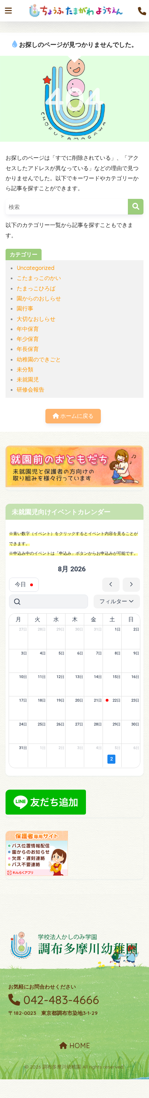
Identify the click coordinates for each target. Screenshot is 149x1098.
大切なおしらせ (36, 318)
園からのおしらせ (39, 298)
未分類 (25, 369)
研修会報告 (30, 389)
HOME (78, 1045)
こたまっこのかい (39, 277)
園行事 (25, 308)
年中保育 (28, 328)
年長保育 (28, 348)
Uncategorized (35, 267)
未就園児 (28, 379)
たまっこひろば (36, 288)
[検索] (135, 206)
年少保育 (28, 338)
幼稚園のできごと (39, 359)
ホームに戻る (76, 415)
